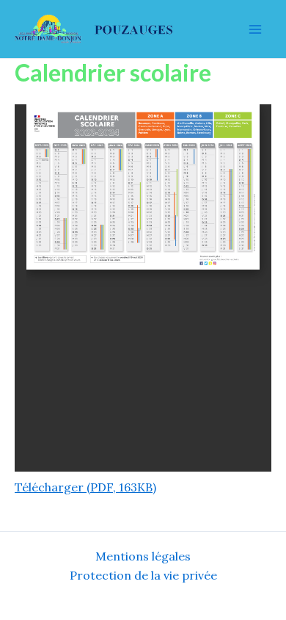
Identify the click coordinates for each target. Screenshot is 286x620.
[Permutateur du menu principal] (255, 29)
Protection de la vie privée (143, 575)
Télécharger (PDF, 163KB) (85, 487)
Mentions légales (143, 556)
